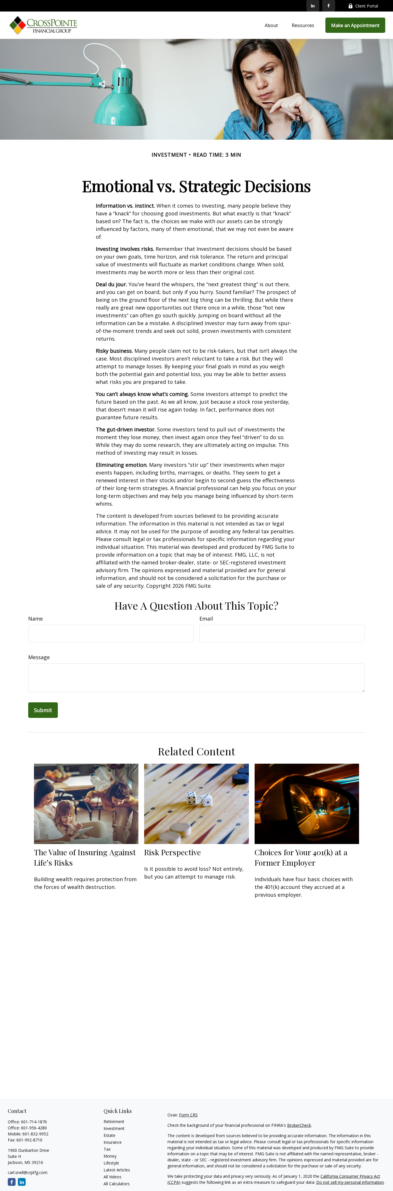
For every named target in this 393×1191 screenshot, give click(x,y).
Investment (114, 1128)
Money (110, 1156)
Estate (109, 1135)
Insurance (113, 1142)
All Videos (112, 1176)
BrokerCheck (299, 1125)
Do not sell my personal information (350, 1182)
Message (39, 657)
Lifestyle (111, 1163)
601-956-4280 (34, 1128)
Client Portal (366, 6)
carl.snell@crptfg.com (27, 1172)
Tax (107, 1149)
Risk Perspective (172, 852)
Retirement (114, 1121)
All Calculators (117, 1183)
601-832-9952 (35, 1134)
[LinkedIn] (312, 6)
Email (206, 618)
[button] (271, 25)
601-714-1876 (34, 1121)
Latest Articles (117, 1170)
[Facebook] (328, 6)
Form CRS (188, 1115)
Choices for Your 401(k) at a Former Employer (301, 857)
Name (35, 618)
